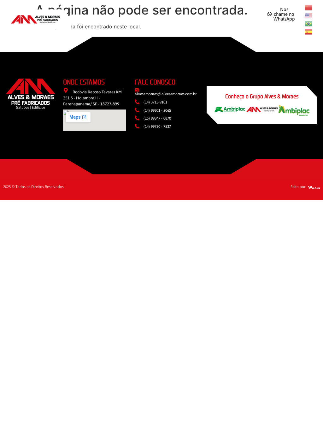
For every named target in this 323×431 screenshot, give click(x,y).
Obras (143, 19)
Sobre (118, 19)
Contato (234, 19)
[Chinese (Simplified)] (309, 7)
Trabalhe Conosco (187, 19)
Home (92, 19)
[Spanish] (309, 31)
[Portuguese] (309, 23)
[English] (309, 15)
